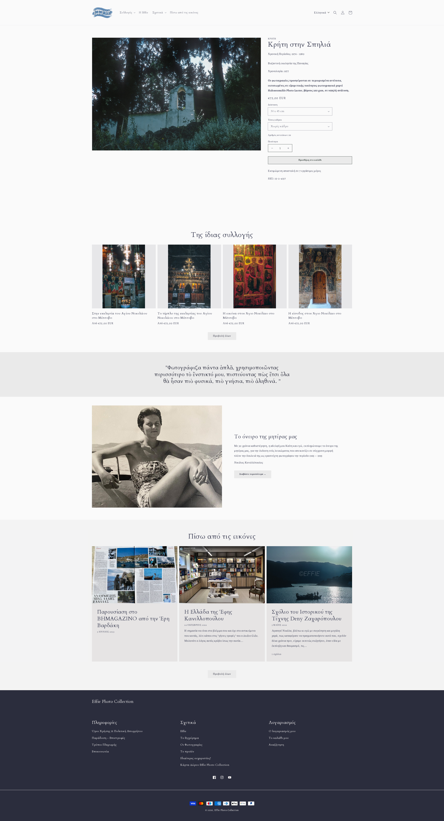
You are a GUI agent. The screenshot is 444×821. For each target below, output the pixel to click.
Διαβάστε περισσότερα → (252, 474)
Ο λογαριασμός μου (282, 731)
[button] (127, 13)
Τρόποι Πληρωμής (104, 745)
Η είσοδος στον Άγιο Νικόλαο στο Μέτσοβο (314, 315)
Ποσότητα (273, 141)
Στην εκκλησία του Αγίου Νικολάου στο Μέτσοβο (119, 315)
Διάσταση (273, 104)
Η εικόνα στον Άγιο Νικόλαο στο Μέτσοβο (248, 315)
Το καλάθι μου (279, 738)
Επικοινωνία (100, 751)
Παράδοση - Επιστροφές (108, 738)
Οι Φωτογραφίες (191, 745)
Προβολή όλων (222, 674)
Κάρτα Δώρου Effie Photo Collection (204, 765)
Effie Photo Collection (226, 810)
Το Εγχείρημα (189, 738)
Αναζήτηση (276, 745)
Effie (183, 731)
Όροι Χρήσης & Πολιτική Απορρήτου (117, 731)
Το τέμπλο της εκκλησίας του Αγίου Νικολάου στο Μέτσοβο (184, 315)
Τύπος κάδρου (275, 119)
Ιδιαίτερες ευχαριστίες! (195, 758)
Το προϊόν (187, 751)
